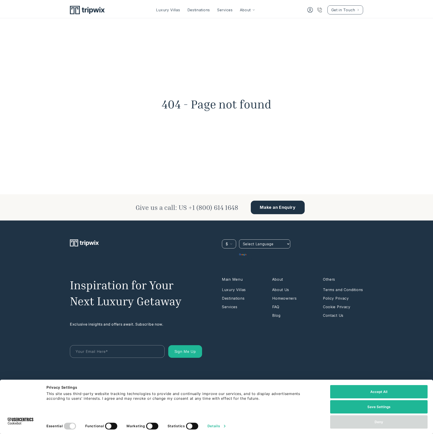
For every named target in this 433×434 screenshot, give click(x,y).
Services (225, 10)
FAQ (275, 307)
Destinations (198, 10)
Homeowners (284, 298)
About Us (280, 289)
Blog (276, 315)
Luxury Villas (168, 10)
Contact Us (333, 315)
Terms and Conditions (343, 289)
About (245, 10)
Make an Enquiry (278, 207)
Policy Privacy (336, 298)
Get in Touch (343, 10)
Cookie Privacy (336, 307)
